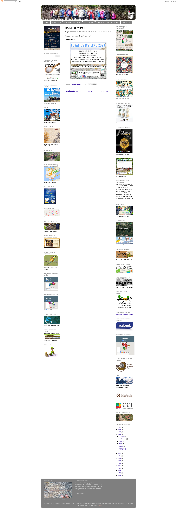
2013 (119, 475)
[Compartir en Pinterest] (96, 84)
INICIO (47, 22)
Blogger (99, 505)
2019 (119, 460)
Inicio (90, 91)
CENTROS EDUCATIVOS (72, 22)
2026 (119, 427)
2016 (119, 468)
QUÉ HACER (126, 22)
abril (120, 443)
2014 (119, 473)
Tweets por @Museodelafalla (124, 314)
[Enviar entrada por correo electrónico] (85, 84)
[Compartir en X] (92, 84)
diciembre (122, 436)
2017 (119, 465)
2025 (119, 429)
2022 (119, 453)
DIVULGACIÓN (88, 22)
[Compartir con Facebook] (94, 84)
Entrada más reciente (73, 91)
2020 (119, 458)
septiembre (122, 439)
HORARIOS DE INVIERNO (123, 449)
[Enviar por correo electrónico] (89, 84)
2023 (119, 434)
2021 (119, 456)
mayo (121, 441)
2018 (119, 463)
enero (121, 446)
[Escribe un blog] (90, 84)
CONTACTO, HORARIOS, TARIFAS (108, 22)
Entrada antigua (105, 91)
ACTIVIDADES (56, 22)
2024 (119, 432)
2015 (119, 470)
